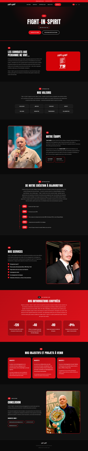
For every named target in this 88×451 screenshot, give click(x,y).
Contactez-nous (35, 32)
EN (76, 4)
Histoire (29, 4)
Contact (58, 4)
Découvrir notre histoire (50, 32)
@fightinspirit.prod (13, 425)
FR (73, 4)
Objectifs (50, 4)
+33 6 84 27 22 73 (29, 422)
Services (35, 4)
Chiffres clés (42, 4)
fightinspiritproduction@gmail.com (16, 422)
